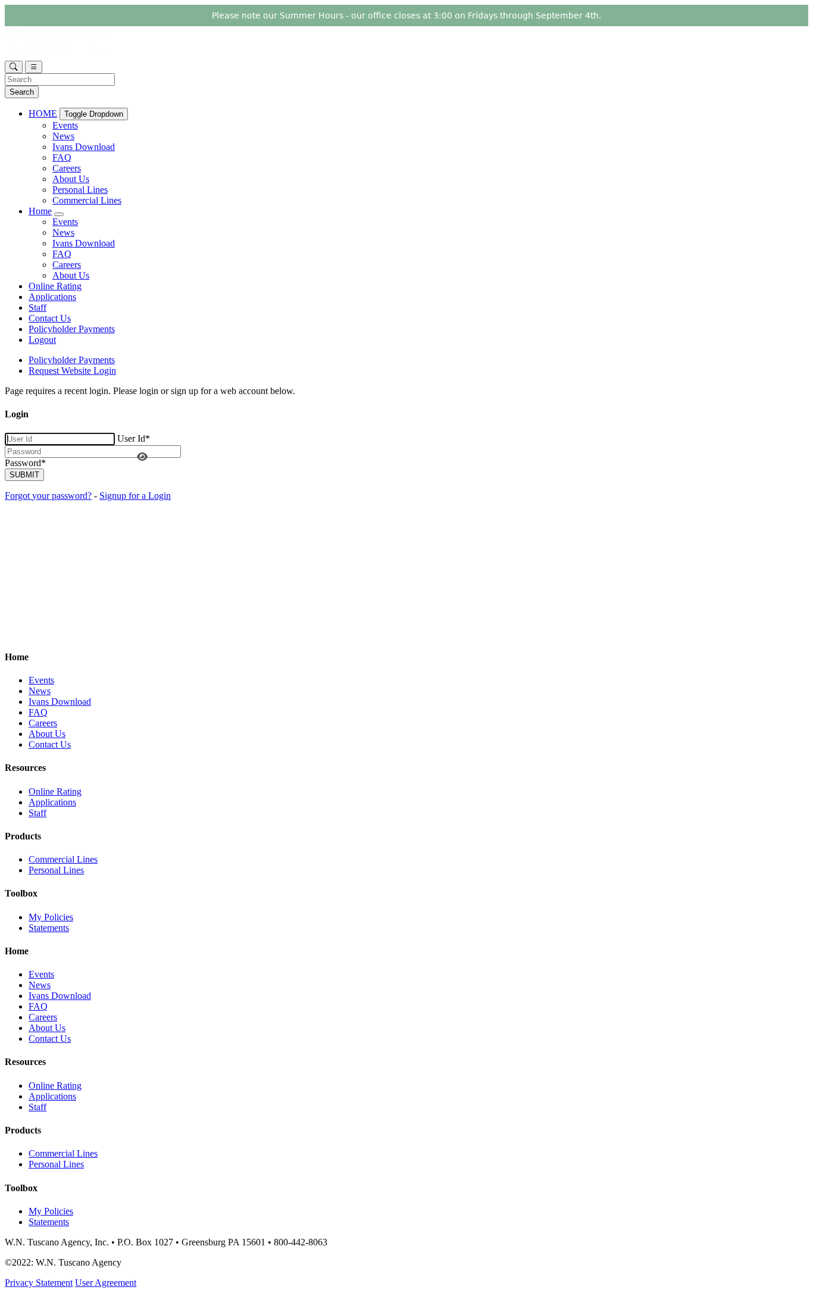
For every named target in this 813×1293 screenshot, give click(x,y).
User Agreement (105, 1283)
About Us (70, 179)
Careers (66, 168)
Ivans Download (83, 147)
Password (25, 463)
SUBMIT (24, 474)
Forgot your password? (48, 496)
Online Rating (55, 286)
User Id (133, 438)
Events (65, 125)
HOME (43, 113)
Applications (52, 297)
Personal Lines (80, 190)
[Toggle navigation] (33, 67)
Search (22, 92)
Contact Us (50, 318)
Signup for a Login (135, 496)
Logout (42, 340)
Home (40, 211)
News (63, 136)
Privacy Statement (39, 1283)
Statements (49, 928)
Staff (37, 307)
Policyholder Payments (72, 329)
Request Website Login (72, 371)
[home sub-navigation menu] (59, 214)
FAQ (61, 157)
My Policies (51, 917)
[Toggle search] (14, 67)
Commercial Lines (86, 200)
